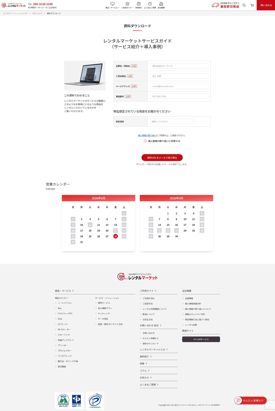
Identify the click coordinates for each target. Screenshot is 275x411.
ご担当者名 (121, 76)
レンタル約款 (191, 324)
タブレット (63, 324)
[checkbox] (145, 141)
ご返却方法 (148, 303)
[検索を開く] (244, 5)
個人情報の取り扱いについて (198, 308)
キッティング (104, 313)
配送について (149, 314)
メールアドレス (123, 86)
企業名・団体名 (123, 66)
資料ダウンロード (151, 343)
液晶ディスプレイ (66, 340)
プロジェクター (65, 350)
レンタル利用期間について (155, 308)
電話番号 (120, 96)
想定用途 (120, 121)
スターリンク (64, 334)
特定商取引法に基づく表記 (197, 319)
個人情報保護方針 (193, 303)
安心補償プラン (105, 308)
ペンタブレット (65, 355)
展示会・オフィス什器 (68, 361)
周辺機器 (62, 366)
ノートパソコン (65, 302)
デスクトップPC (65, 313)
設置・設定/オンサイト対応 (110, 324)
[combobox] (173, 121)
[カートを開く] (252, 5)
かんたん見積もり (151, 338)
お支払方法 (148, 319)
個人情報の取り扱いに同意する (164, 141)
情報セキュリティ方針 (195, 314)
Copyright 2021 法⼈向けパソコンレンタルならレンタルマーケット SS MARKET (189, 405)
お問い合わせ (149, 332)
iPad (60, 318)
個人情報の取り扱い (147, 135)
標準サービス (104, 302)
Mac (60, 308)
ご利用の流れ (149, 298)
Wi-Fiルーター (64, 329)
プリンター (63, 345)
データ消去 (103, 318)
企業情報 (189, 298)
